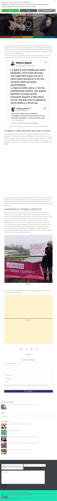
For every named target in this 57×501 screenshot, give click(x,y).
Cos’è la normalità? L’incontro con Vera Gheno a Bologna (19, 423)
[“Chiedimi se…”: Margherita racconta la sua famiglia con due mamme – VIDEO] (4, 406)
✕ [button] (55, 2)
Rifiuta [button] (28, 10)
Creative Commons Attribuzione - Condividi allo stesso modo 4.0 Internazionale (39, 497)
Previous (6, 258)
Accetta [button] (10, 10)
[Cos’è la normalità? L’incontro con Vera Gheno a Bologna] (4, 426)
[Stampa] (20, 349)
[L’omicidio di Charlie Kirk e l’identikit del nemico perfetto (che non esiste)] (4, 439)
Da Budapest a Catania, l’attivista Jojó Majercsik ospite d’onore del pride (22, 443)
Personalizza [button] (46, 10)
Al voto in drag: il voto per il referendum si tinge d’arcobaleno (20, 449)
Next (50, 258)
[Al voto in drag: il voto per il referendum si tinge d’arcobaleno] (4, 451)
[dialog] (28, 7)
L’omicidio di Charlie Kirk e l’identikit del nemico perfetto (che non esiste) (22, 436)
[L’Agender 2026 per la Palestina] (4, 432)
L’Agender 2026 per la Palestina (14, 430)
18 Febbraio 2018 (28, 29)
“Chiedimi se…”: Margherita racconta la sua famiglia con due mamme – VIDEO (23, 404)
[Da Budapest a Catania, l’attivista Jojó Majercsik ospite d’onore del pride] (4, 445)
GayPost (29, 28)
